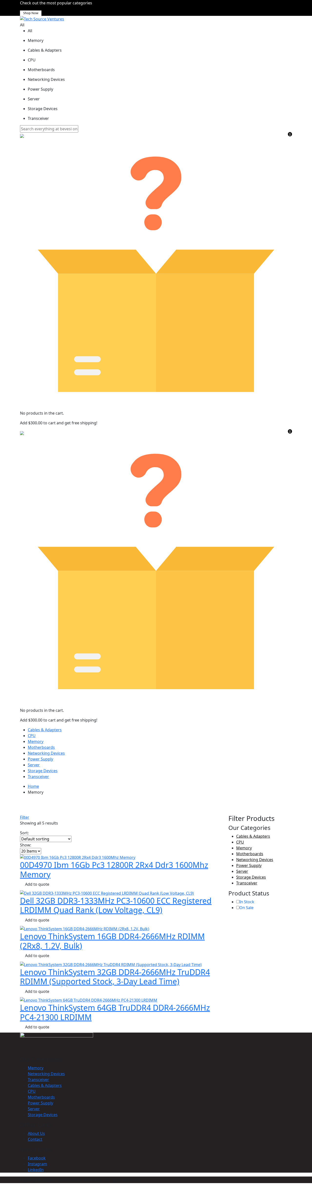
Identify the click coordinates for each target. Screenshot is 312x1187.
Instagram (37, 1164)
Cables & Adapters (45, 729)
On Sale (246, 907)
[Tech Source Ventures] (42, 18)
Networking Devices (46, 753)
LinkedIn (36, 1169)
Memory (35, 741)
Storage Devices (43, 770)
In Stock (246, 901)
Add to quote (37, 884)
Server (34, 765)
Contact (35, 1139)
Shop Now (30, 13)
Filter (24, 817)
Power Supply (40, 759)
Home (33, 786)
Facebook (37, 1158)
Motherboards (41, 747)
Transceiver (38, 776)
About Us (36, 1133)
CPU (32, 735)
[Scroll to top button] (301, 1176)
